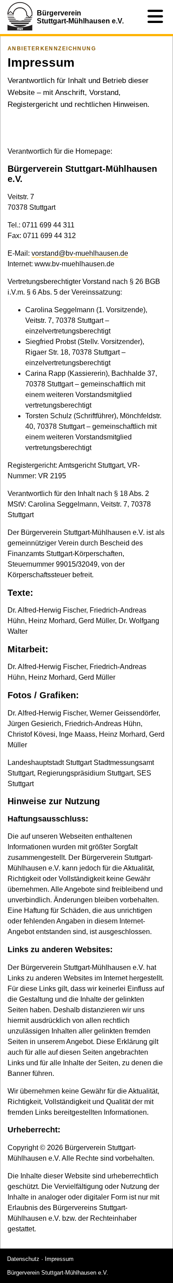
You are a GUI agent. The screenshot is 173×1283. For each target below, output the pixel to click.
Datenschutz (23, 1259)
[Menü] (155, 17)
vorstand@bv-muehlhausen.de (79, 253)
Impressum (59, 1259)
